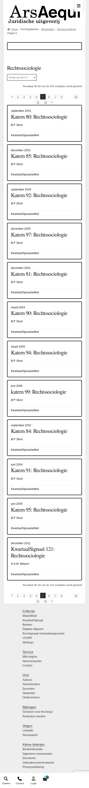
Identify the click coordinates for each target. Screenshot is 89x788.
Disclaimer (29, 758)
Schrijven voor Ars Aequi (38, 711)
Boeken (27, 624)
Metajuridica (47, 29)
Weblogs (28, 642)
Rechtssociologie (66, 29)
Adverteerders (31, 684)
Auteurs (27, 679)
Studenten (29, 693)
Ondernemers (31, 697)
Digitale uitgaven (33, 629)
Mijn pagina (30, 656)
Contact (27, 665)
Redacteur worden (34, 716)
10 (76, 96)
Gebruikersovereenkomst (38, 762)
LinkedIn (28, 730)
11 (38, 102)
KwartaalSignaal (33, 620)
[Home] (44, 12)
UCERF (27, 638)
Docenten (29, 688)
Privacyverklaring (33, 767)
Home (14, 29)
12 (45, 102)
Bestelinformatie (33, 749)
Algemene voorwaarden (37, 753)
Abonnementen (32, 661)
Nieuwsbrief (30, 735)
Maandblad (30, 615)
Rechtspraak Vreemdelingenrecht (43, 633)
